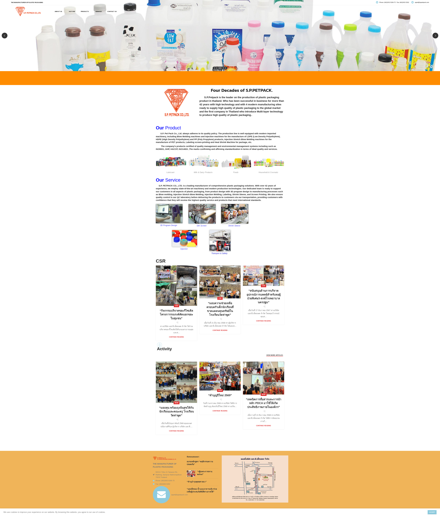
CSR (176, 306)
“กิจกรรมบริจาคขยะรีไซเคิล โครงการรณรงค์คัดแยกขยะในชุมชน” (176, 314)
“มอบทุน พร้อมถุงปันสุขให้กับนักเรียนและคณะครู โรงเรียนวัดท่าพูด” (176, 411)
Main (176, 403)
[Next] (435, 35)
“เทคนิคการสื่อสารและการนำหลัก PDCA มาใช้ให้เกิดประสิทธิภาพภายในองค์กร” (263, 403)
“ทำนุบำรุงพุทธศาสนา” (197, 482)
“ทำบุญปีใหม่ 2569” (220, 395)
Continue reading (176, 337)
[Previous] (4, 35)
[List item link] (167, 480)
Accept (432, 512)
